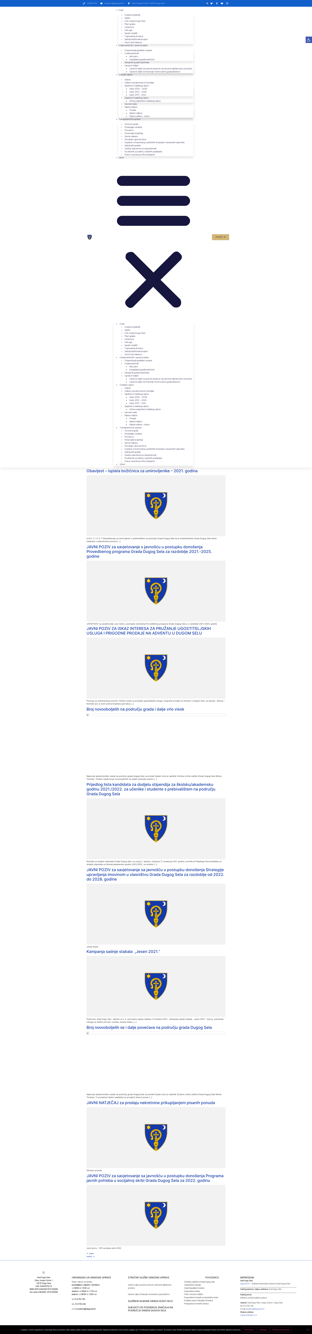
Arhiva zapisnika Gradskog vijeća (145, 101)
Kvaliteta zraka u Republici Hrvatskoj (198, 1300)
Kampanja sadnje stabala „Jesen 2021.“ (124, 951)
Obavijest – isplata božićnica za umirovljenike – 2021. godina (142, 470)
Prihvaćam (249, 1329)
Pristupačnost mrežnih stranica (196, 1304)
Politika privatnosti (281, 1329)
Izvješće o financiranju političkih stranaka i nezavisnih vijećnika (154, 142)
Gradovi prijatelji (132, 15)
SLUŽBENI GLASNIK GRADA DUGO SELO (150, 1301)
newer (91, 1256)
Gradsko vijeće (125, 75)
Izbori (121, 158)
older (90, 1253)
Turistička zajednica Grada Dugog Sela (199, 1282)
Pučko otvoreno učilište (193, 1294)
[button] (207, 3)
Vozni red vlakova (133, 42)
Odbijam (263, 1329)
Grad (120, 10)
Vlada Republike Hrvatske (194, 1288)
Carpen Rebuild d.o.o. (248, 1315)
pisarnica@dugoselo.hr (255, 1309)
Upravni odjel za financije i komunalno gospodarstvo (154, 72)
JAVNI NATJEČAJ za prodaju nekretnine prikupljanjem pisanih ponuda (151, 1102)
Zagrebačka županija (192, 1285)
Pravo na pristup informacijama (140, 155)
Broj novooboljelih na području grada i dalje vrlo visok (135, 709)
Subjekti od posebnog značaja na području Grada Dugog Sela (150, 1309)
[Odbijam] (308, 1329)
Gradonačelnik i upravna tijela (132, 45)
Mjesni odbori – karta (139, 116)
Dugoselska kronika (192, 1291)
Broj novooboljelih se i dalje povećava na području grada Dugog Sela (149, 1027)
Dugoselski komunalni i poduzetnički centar (201, 1297)
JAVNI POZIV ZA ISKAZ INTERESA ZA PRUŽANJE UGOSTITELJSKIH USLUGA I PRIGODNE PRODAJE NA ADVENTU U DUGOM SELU (149, 631)
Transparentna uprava (129, 119)
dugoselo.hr (245, 1284)
